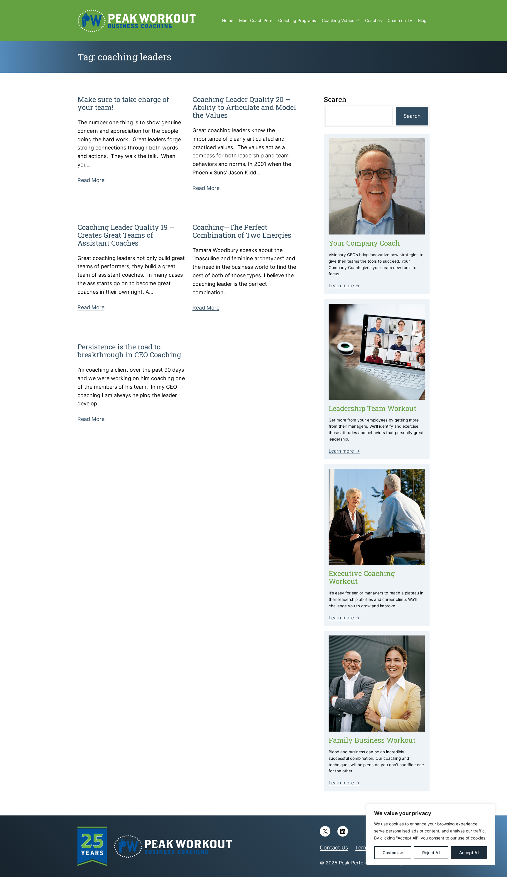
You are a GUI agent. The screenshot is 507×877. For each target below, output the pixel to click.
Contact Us (334, 847)
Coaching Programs (297, 20)
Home (227, 20)
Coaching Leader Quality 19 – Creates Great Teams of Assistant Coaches (126, 235)
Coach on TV (400, 20)
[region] (430, 834)
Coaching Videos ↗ (340, 20)
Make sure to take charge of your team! (123, 103)
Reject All (431, 852)
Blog (422, 20)
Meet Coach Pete (255, 20)
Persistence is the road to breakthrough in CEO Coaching (129, 351)
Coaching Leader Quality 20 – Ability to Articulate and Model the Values (244, 107)
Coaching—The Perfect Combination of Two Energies (241, 231)
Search (412, 116)
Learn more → (344, 285)
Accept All (469, 852)
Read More (90, 180)
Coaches (373, 20)
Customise (393, 852)
